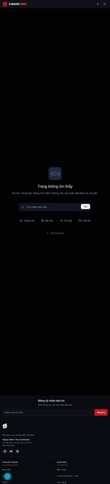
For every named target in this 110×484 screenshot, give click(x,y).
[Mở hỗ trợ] (7, 476)
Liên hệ (86, 220)
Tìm (86, 206)
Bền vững (61, 469)
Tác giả (68, 220)
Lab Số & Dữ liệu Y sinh (67, 476)
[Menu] (104, 4)
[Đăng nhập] (98, 4)
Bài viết (49, 220)
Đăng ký (101, 412)
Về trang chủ (57, 233)
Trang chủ (29, 220)
